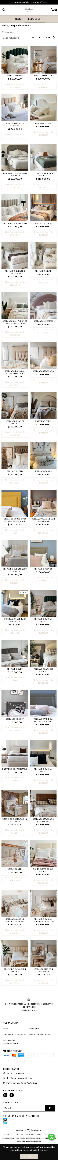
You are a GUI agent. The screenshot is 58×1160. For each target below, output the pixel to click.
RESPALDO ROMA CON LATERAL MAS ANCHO (15, 372)
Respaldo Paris (43, 421)
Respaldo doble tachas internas (14, 820)
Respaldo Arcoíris (43, 321)
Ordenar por (7, 32)
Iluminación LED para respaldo (15, 620)
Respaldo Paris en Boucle (43, 670)
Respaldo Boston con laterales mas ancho (14, 520)
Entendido (29, 1156)
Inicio (5, 25)
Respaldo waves (43, 471)
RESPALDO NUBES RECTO (15, 223)
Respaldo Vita (14, 869)
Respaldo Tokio (43, 223)
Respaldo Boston (43, 569)
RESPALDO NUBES (15, 75)
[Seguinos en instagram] (5, 1100)
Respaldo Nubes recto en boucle (15, 570)
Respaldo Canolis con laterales (43, 520)
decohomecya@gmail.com (19, 1083)
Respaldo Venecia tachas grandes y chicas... (43, 720)
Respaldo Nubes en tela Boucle (15, 272)
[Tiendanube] (29, 1137)
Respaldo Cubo (15, 669)
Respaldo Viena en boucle (43, 174)
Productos (34, 1028)
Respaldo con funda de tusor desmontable (15, 322)
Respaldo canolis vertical (15, 124)
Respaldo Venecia (15, 719)
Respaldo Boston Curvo (15, 769)
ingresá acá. (50, 1144)
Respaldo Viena (43, 123)
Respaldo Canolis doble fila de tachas (43, 920)
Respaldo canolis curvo (43, 620)
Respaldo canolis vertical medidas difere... (15, 920)
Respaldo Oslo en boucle (15, 422)
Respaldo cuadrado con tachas (43, 820)
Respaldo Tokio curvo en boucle (15, 174)
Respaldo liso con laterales (43, 970)
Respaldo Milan (43, 271)
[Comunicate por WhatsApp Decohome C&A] (51, 1137)
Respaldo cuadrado (43, 371)
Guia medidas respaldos (14, 1034)
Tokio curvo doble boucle (43, 870)
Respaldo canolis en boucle (15, 970)
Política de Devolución (40, 1034)
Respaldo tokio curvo (43, 75)
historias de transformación (10, 1042)
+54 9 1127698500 (15, 1079)
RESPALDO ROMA (15, 471)
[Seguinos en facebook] (12, 1100)
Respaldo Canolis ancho (43, 770)
